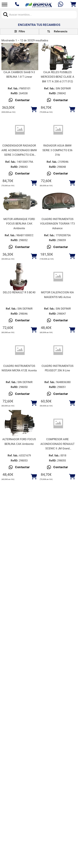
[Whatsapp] (61, 4)
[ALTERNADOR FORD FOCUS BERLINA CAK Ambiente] (19, 423)
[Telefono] (17, 4)
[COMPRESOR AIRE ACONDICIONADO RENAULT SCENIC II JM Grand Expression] (58, 423)
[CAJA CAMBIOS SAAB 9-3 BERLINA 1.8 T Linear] (19, 56)
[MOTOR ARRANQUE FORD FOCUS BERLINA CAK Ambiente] (19, 203)
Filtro (21, 31)
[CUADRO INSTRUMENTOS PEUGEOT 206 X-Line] (58, 350)
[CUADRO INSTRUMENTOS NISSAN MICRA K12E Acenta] (19, 350)
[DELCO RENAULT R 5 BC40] (19, 276)
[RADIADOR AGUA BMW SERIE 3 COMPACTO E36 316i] (58, 130)
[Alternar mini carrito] (73, 4)
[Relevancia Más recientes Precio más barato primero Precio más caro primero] (58, 32)
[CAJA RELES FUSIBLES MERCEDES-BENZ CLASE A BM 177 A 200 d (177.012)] (58, 56)
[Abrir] (4, 4)
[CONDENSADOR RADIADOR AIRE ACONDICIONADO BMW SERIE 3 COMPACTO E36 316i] (19, 130)
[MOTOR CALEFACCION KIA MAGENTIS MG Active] (58, 276)
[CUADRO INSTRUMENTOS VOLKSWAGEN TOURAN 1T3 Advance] (58, 203)
